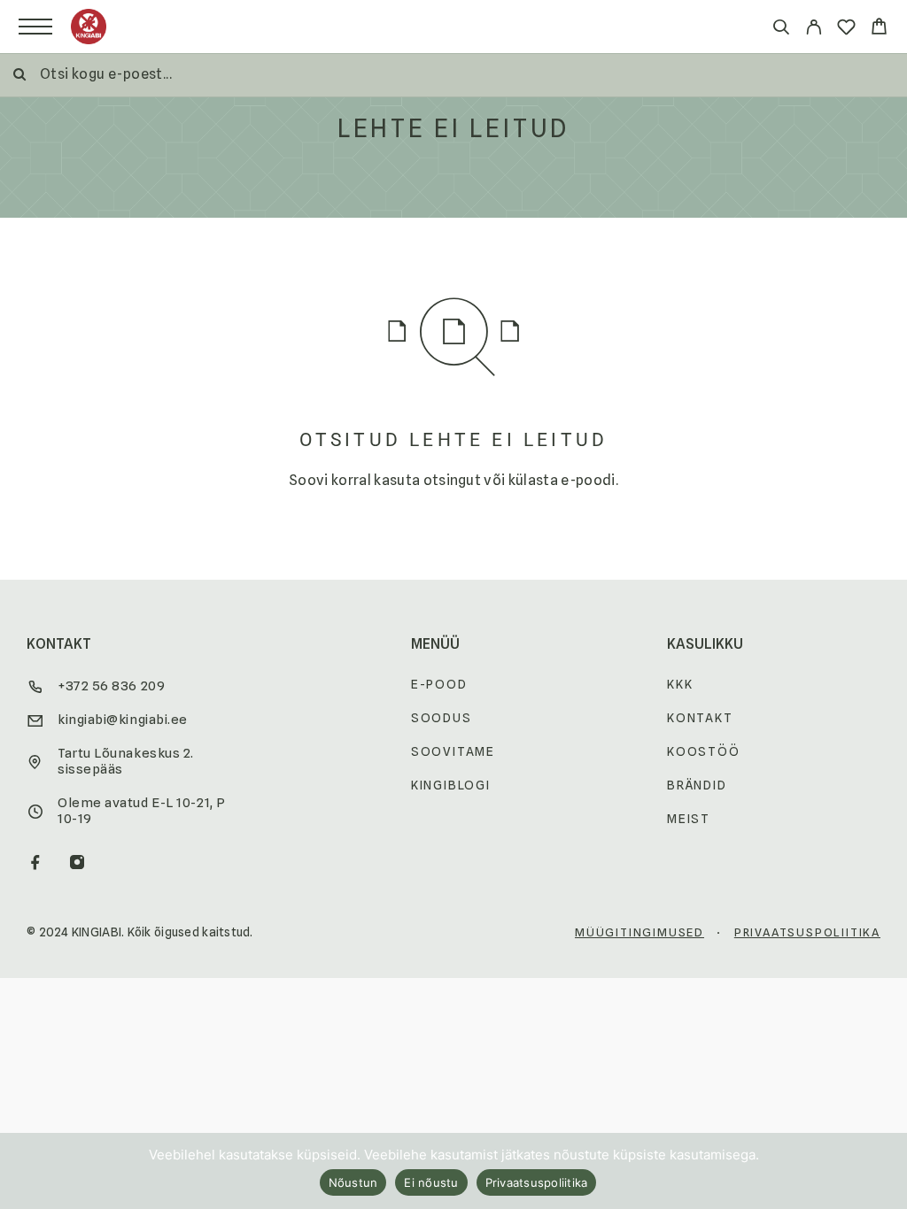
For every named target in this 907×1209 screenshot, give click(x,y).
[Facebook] (36, 864)
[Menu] (35, 26)
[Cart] (879, 29)
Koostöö (703, 751)
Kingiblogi (451, 785)
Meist (688, 819)
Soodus (441, 718)
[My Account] (813, 30)
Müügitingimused (639, 932)
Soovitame (453, 751)
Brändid (697, 785)
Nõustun (353, 1182)
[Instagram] (77, 864)
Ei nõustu (431, 1182)
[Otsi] (780, 30)
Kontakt (700, 718)
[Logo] (88, 26)
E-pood (439, 684)
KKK (680, 684)
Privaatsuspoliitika (807, 932)
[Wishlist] (846, 30)
